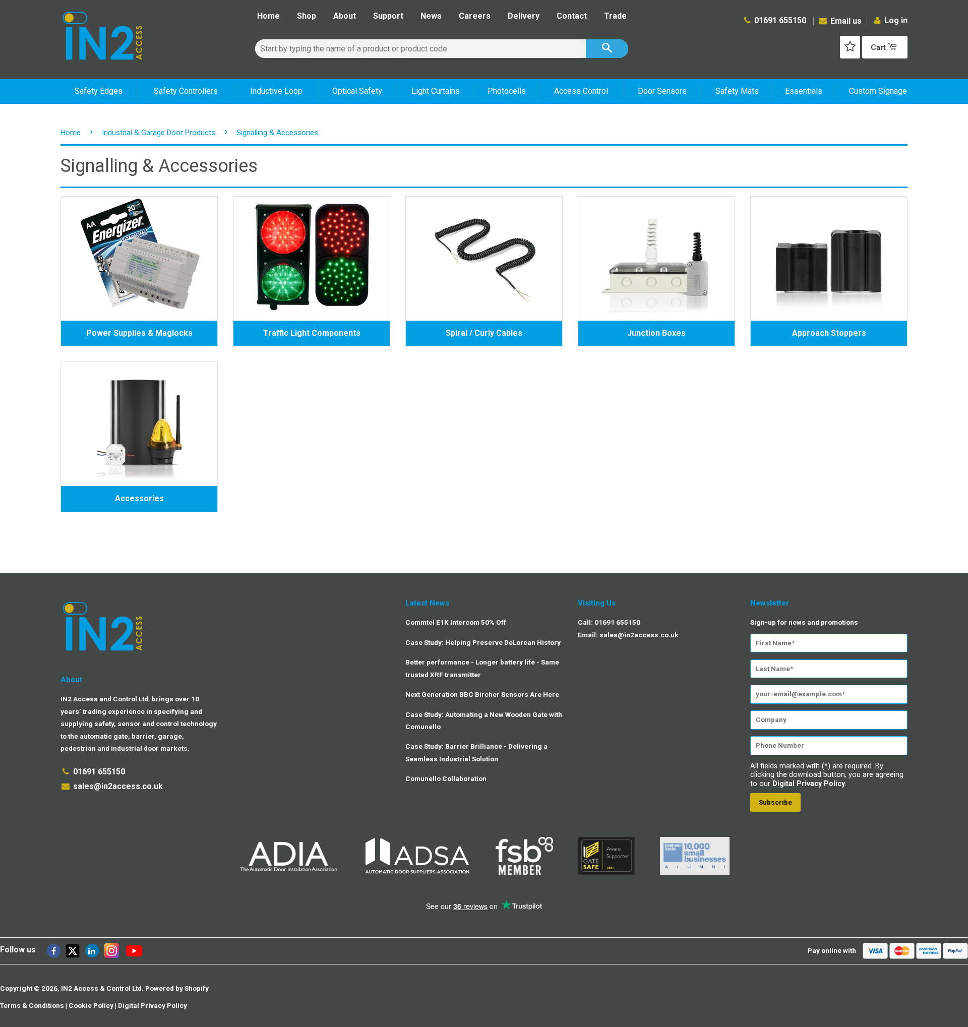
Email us (845, 21)
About (344, 16)
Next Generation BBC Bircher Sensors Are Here (482, 694)
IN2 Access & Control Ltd (101, 988)
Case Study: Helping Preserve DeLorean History (483, 642)
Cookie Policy (91, 1005)
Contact (572, 16)
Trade (615, 16)
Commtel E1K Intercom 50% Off (455, 622)
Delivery (523, 16)
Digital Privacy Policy (808, 783)
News (431, 16)
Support (388, 16)
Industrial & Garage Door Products (158, 132)
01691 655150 (780, 20)
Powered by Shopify (177, 988)
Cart (879, 47)
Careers (475, 16)
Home (268, 16)
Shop (306, 16)
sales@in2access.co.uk (118, 786)
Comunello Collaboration (446, 778)
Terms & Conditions (32, 1005)
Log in (896, 20)
